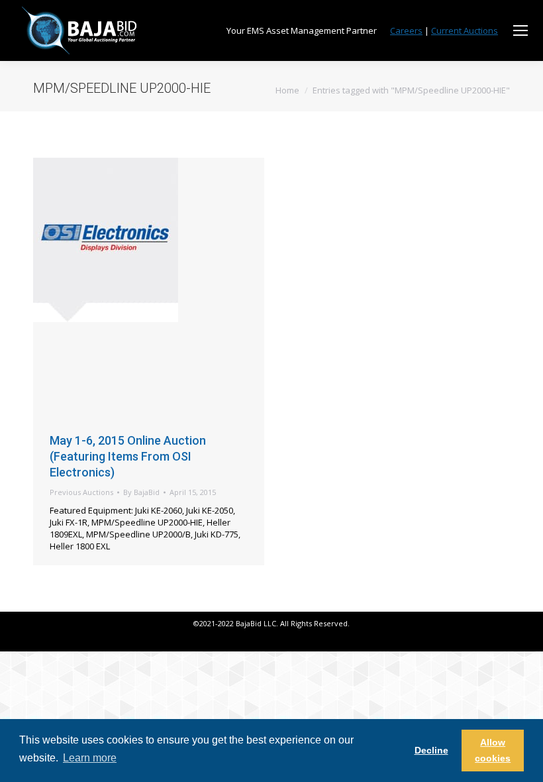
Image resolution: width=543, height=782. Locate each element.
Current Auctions (464, 30)
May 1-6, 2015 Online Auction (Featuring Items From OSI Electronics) (128, 456)
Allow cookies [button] (493, 750)
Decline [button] (431, 750)
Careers (406, 30)
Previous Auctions (81, 492)
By (141, 492)
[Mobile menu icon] (520, 30)
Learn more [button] (90, 757)
